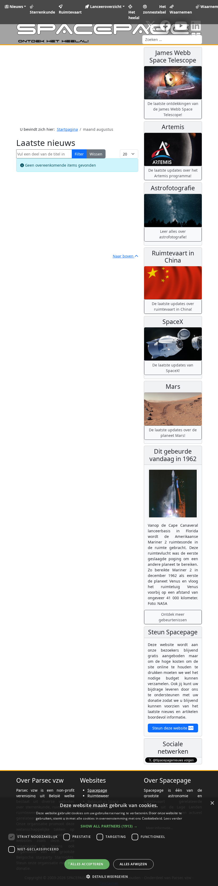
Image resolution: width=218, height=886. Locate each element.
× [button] (212, 803)
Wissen (96, 154)
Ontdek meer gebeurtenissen (173, 617)
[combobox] (172, 39)
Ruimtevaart (70, 12)
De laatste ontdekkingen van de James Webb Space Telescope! (173, 109)
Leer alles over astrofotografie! (173, 234)
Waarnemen (181, 12)
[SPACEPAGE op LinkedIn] (196, 28)
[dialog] (109, 842)
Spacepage (97, 790)
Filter (79, 154)
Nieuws (16, 6)
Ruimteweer (98, 795)
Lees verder (173, 818)
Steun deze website (170, 728)
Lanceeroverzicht (105, 6)
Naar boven (124, 256)
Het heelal (133, 15)
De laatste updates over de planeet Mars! (173, 432)
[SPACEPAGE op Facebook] (165, 28)
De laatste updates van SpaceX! (172, 367)
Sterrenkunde (42, 12)
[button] (109, 826)
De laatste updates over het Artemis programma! (173, 173)
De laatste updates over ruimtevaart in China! (173, 306)
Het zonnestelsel (154, 9)
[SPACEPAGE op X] (150, 28)
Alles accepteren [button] (86, 864)
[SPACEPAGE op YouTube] (181, 28)
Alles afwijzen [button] (133, 864)
